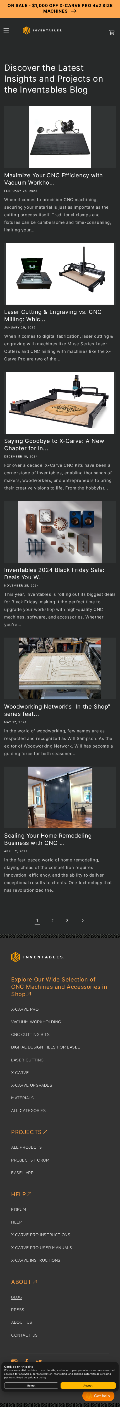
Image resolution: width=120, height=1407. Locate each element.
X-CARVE (20, 1073)
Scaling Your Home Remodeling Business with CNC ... (48, 839)
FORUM (18, 1210)
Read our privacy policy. (31, 1377)
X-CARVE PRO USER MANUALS (41, 1248)
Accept (88, 1385)
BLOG (16, 1297)
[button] (6, 30)
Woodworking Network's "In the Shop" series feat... (57, 710)
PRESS (18, 1310)
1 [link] (37, 920)
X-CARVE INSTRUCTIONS (36, 1261)
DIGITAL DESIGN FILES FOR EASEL (45, 1047)
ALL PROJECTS (26, 1147)
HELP (16, 1222)
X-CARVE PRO (25, 1009)
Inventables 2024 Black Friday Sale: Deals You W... (54, 574)
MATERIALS (22, 1098)
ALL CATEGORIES (28, 1111)
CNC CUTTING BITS (30, 1035)
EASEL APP (22, 1173)
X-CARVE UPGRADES (31, 1086)
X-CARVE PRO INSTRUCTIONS (40, 1235)
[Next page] (82, 920)
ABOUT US (21, 1323)
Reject (31, 1385)
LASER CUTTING (27, 1060)
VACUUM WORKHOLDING (36, 1022)
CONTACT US (24, 1335)
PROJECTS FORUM (30, 1160)
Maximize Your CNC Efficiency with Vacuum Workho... (53, 179)
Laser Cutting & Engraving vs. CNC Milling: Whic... (53, 316)
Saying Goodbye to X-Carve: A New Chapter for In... (54, 445)
